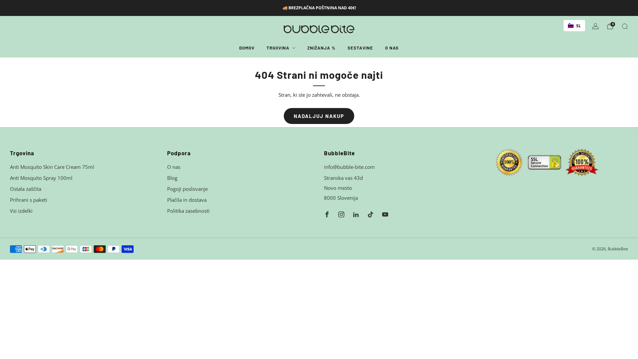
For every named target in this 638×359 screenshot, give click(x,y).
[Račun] (595, 26)
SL (578, 25)
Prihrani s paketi (28, 199)
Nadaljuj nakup (319, 116)
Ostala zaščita (25, 188)
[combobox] (574, 25)
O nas (392, 48)
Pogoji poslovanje (187, 188)
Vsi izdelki (21, 210)
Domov (247, 48)
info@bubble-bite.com (349, 167)
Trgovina (277, 48)
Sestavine (360, 48)
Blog (172, 178)
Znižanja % (321, 48)
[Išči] (624, 26)
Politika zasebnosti (188, 210)
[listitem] (319, 8)
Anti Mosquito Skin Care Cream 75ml (52, 167)
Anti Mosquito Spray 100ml (41, 178)
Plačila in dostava (187, 199)
